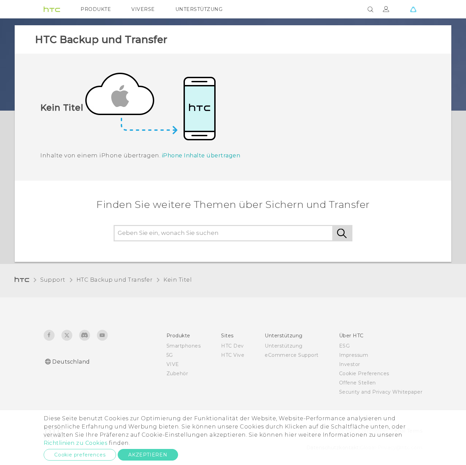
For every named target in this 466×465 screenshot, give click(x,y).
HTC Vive (232, 355)
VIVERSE (143, 9)
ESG (344, 346)
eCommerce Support (292, 355)
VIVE (172, 364)
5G (169, 355)
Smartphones (183, 346)
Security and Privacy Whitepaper (381, 392)
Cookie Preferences (364, 373)
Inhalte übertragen (201, 155)
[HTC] (52, 9)
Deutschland (71, 361)
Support (52, 280)
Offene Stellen (357, 383)
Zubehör (177, 373)
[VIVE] (413, 9)
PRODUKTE (96, 9)
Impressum (353, 355)
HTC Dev (232, 346)
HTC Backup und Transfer (114, 280)
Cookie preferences (79, 455)
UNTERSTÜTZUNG (199, 9)
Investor (349, 364)
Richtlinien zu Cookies (75, 443)
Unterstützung (284, 346)
